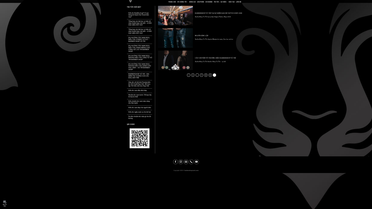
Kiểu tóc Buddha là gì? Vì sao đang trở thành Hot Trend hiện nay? (138, 15)
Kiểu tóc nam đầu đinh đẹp (137, 90)
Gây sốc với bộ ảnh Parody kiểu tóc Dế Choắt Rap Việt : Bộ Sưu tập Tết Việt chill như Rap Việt (139, 84)
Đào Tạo (232, 2)
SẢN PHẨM (200, 2)
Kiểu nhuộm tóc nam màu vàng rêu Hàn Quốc (139, 102)
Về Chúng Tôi (182, 2)
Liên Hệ (238, 2)
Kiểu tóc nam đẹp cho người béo (139, 107)
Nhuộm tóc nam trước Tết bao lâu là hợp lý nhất (140, 96)
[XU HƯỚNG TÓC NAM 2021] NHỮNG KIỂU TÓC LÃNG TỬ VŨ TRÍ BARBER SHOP (140, 57)
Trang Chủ (172, 2)
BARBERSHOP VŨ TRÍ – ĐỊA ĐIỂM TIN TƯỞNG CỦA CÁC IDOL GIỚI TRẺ (138, 75)
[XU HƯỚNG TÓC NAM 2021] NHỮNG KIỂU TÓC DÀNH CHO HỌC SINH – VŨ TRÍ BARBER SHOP (139, 66)
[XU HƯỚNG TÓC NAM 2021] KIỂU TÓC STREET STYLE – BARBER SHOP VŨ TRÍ (138, 39)
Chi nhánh (208, 2)
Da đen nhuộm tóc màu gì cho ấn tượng (139, 117)
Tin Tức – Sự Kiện (220, 2)
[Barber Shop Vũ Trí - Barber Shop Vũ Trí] (133, 1)
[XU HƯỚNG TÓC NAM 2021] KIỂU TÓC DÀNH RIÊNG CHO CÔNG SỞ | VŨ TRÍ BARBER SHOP (139, 48)
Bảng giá (192, 2)
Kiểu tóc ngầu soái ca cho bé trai (139, 112)
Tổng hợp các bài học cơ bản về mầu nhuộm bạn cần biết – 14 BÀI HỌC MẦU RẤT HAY (140, 23)
